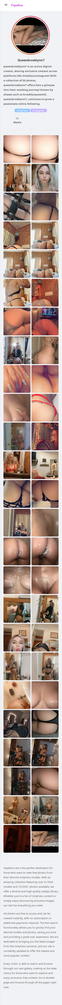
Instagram (39, 110)
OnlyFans (22, 110)
